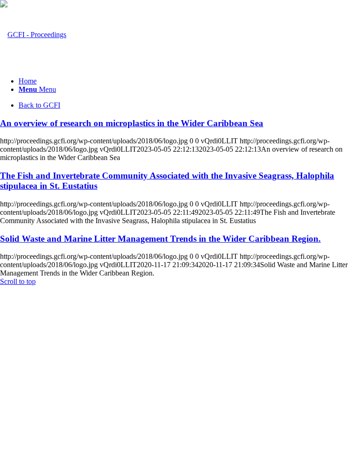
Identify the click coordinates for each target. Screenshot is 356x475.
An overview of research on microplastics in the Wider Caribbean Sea (131, 123)
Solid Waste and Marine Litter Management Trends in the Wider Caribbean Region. (160, 239)
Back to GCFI (39, 105)
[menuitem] (187, 81)
